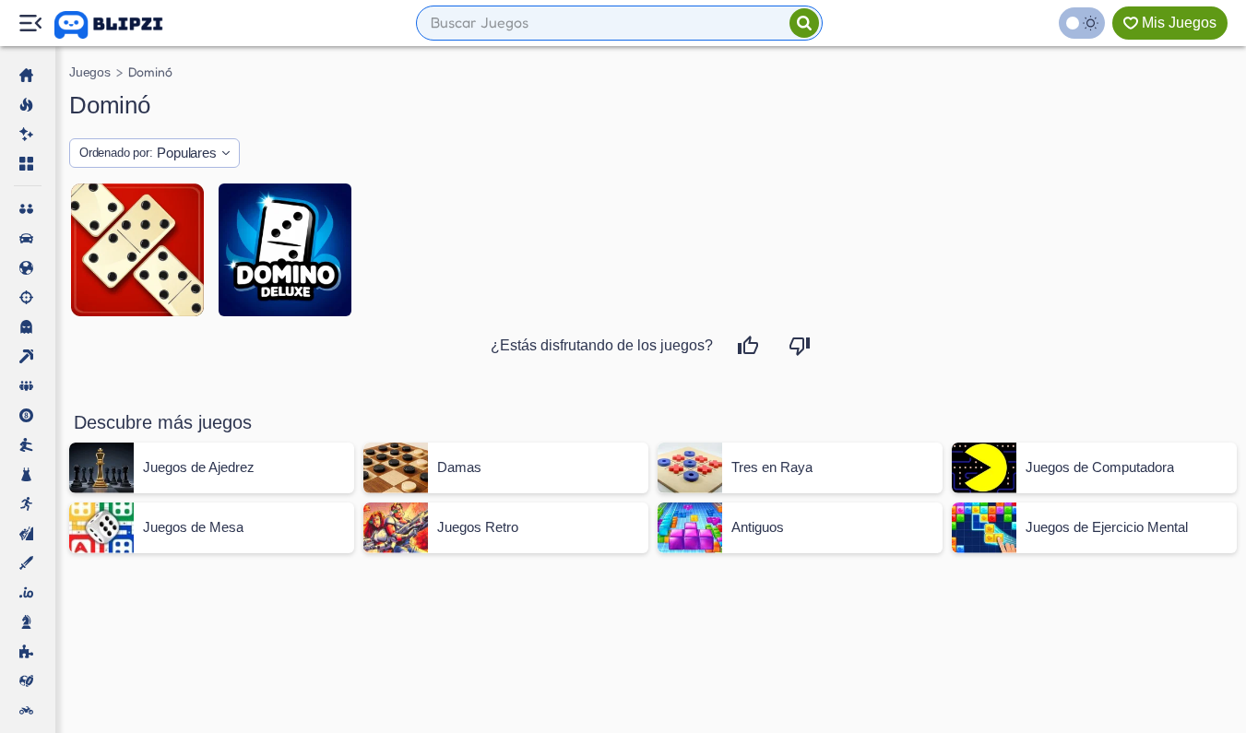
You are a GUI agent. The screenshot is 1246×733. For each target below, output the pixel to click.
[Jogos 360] (121, 25)
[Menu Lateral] (30, 23)
